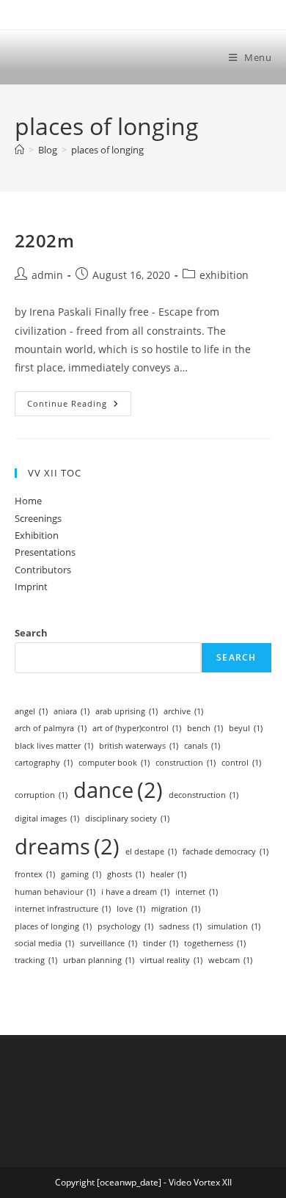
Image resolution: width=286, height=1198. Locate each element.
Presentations (45, 552)
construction (185, 763)
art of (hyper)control (136, 728)
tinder (160, 943)
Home (28, 500)
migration (175, 909)
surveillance (108, 943)
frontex (35, 874)
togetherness (215, 943)
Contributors (43, 569)
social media (44, 943)
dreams (67, 846)
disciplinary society (127, 818)
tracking (36, 960)
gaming (81, 874)
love (131, 909)
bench (205, 728)
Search (31, 632)
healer (168, 874)
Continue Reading (79, 403)
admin (47, 275)
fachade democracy (225, 851)
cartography (44, 763)
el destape (151, 851)
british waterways (138, 746)
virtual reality (171, 960)
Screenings (38, 518)
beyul (246, 728)
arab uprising (126, 711)
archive (183, 711)
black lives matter (54, 746)
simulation (234, 926)
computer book (114, 763)
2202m (45, 240)
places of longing (107, 149)
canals (202, 746)
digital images (47, 818)
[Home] (19, 149)
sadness (180, 926)
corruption (41, 795)
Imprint (31, 586)
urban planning (98, 960)
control (241, 763)
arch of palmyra (51, 728)
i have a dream (135, 892)
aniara (71, 711)
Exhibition (37, 535)
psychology (125, 926)
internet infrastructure (63, 909)
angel (31, 711)
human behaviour (55, 892)
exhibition (224, 275)
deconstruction (203, 795)
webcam (230, 960)
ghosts (125, 874)
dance (118, 790)
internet (196, 892)
